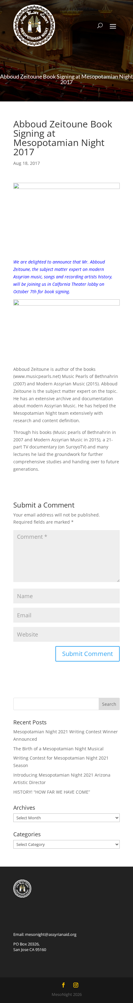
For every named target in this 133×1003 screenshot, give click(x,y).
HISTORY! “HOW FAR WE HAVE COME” (51, 792)
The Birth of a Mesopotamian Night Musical (58, 749)
